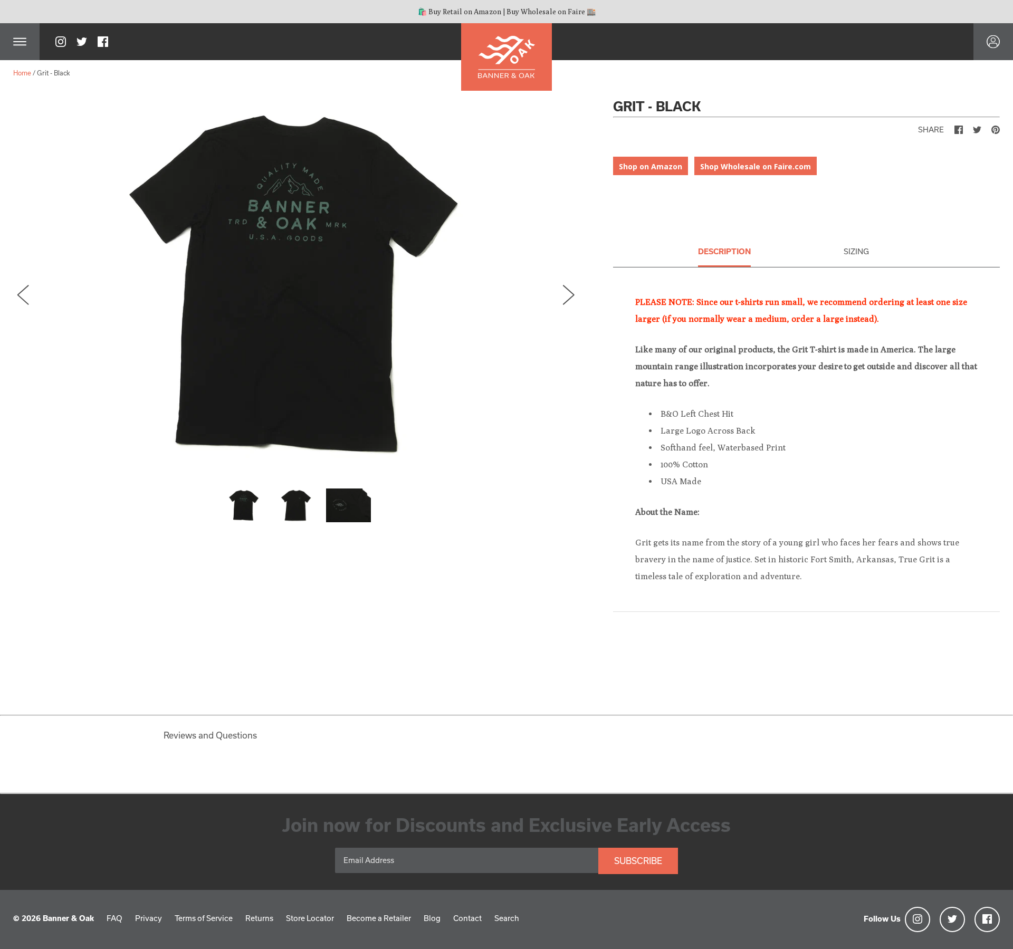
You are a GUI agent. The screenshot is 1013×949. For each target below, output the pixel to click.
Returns (259, 918)
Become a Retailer (379, 918)
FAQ (114, 918)
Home (22, 72)
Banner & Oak (68, 918)
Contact (467, 918)
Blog (432, 918)
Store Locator (310, 918)
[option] (296, 285)
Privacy (148, 918)
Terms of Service (204, 918)
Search (506, 918)
